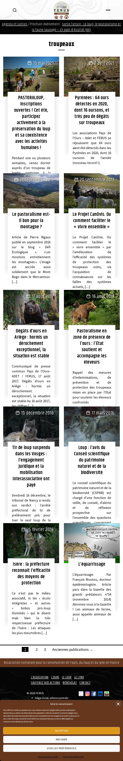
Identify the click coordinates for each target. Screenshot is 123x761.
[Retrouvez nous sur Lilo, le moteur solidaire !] (81, 693)
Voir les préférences (61, 748)
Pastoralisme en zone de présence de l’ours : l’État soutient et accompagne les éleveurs (92, 346)
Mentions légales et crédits (48, 757)
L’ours (55, 677)
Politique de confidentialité (73, 757)
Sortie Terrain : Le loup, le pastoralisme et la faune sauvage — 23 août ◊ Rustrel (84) (76, 27)
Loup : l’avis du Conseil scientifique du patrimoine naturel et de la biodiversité (92, 460)
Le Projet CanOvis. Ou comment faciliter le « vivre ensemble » (92, 221)
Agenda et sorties (14, 24)
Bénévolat (70, 682)
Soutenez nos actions (45, 682)
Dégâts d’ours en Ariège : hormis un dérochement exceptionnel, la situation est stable (31, 343)
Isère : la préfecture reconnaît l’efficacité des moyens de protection (31, 574)
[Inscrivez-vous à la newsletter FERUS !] (106, 693)
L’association (40, 677)
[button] (118, 703)
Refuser (61, 739)
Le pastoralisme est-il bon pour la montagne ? (31, 221)
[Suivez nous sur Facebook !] (93, 693)
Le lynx (79, 677)
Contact (84, 682)
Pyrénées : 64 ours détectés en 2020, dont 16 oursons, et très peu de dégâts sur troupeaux (91, 110)
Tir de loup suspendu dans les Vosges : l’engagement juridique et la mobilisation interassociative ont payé (31, 466)
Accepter (61, 730)
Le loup (67, 677)
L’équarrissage (91, 564)
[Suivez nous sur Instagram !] (87, 693)
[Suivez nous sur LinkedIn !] (100, 693)
